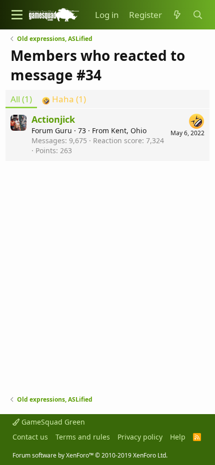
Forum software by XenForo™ (90, 455)
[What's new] (177, 15)
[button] (17, 14)
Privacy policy (140, 437)
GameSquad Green (52, 422)
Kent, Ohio (128, 130)
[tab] (64, 99)
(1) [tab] (21, 99)
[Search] (198, 15)
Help (178, 437)
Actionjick (53, 119)
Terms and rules (83, 437)
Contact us (30, 437)
